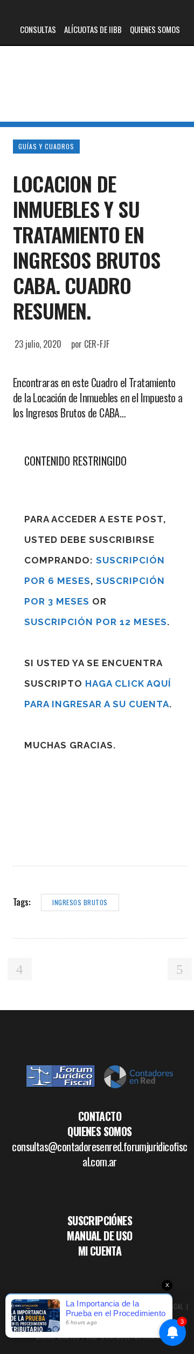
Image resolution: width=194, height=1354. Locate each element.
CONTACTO (99, 1116)
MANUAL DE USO (99, 1235)
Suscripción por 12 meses (95, 621)
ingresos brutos (80, 902)
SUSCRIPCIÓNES (99, 1220)
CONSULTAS (38, 29)
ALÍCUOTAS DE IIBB (93, 29)
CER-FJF (96, 343)
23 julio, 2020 (38, 343)
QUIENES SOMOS (155, 29)
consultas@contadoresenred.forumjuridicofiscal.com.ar (99, 1154)
